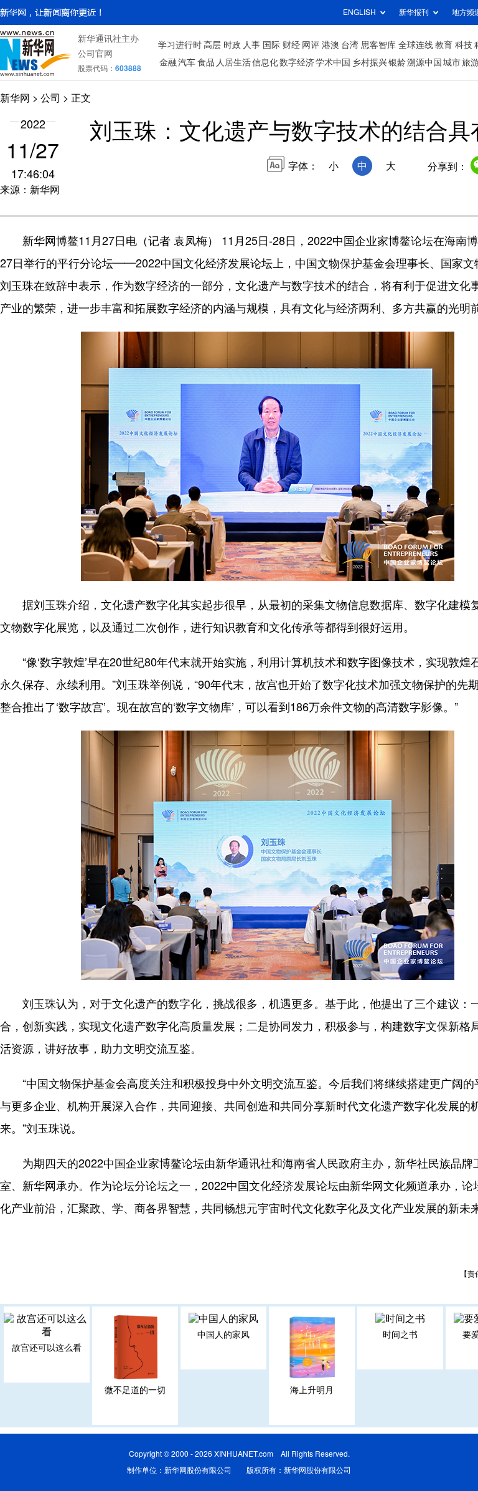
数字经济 (296, 62)
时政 (232, 45)
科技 (463, 45)
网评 (310, 45)
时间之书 (400, 1334)
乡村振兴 (369, 62)
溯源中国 (424, 62)
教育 (443, 45)
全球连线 (415, 45)
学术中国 (333, 62)
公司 (50, 98)
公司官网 (95, 53)
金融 (168, 62)
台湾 (349, 45)
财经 (291, 45)
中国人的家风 (223, 1334)
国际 (271, 45)
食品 (206, 62)
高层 (212, 45)
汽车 (186, 62)
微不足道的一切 (135, 1390)
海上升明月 (312, 1390)
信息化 (265, 62)
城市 (452, 62)
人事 (251, 45)
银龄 (397, 62)
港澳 (330, 45)
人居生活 (233, 62)
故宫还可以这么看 (47, 1347)
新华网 (15, 98)
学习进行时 (180, 45)
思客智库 (378, 45)
